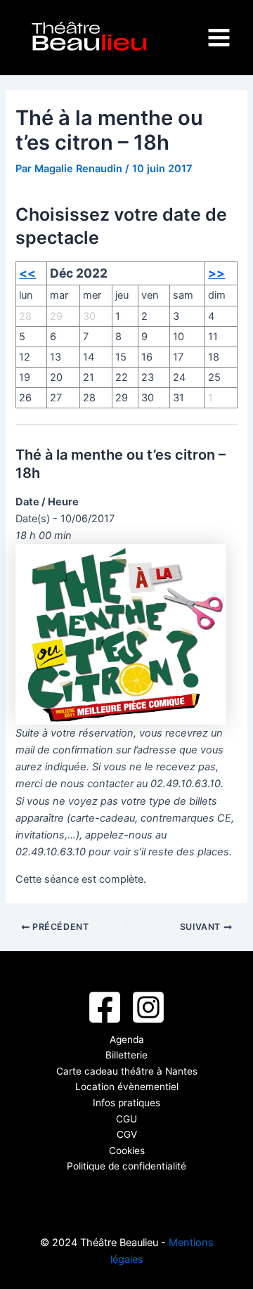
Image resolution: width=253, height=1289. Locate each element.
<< (27, 273)
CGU (126, 1119)
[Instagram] (148, 1007)
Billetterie (126, 1055)
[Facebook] (104, 1007)
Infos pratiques (126, 1102)
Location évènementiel (127, 1086)
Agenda (127, 1039)
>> (216, 273)
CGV (127, 1134)
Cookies (127, 1150)
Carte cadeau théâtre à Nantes (126, 1071)
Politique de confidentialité (126, 1166)
